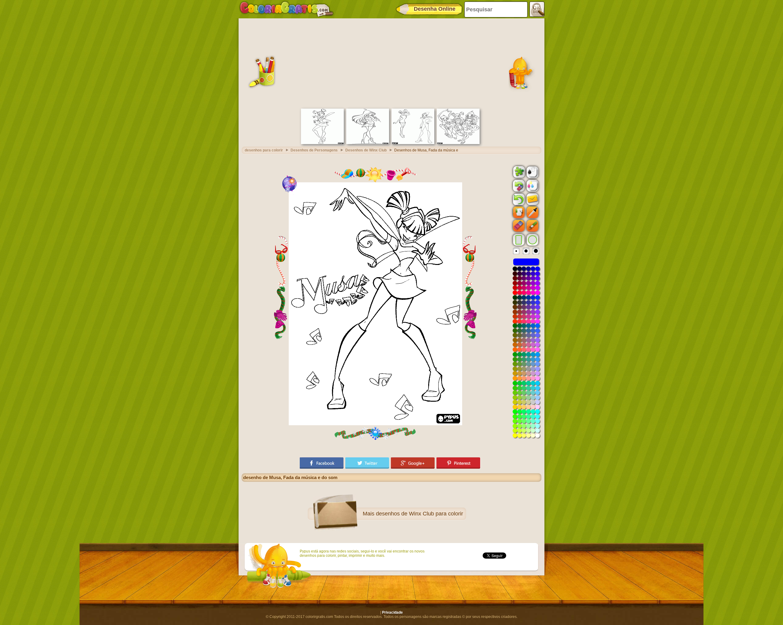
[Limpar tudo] (518, 185)
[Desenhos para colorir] (287, 9)
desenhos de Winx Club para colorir (419, 514)
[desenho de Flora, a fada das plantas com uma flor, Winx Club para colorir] (367, 143)
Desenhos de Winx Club (366, 150)
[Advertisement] (391, 63)
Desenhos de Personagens (314, 150)
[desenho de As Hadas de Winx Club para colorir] (458, 143)
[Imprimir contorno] (532, 171)
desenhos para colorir (264, 150)
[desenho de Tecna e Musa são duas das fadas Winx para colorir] (413, 143)
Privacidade (392, 612)
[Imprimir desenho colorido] (532, 185)
